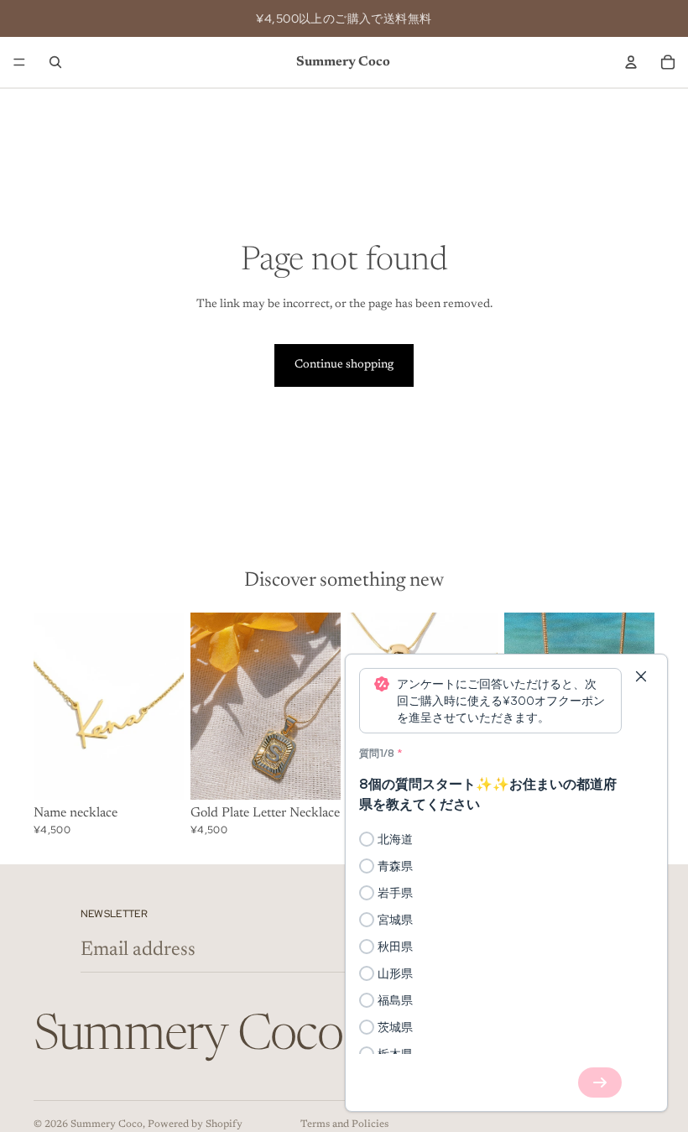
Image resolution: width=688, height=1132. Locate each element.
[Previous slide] (52, 705)
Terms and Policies (344, 1124)
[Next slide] (165, 705)
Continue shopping (344, 365)
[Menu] (19, 62)
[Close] (641, 676)
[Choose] (158, 774)
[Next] (600, 1082)
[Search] (55, 62)
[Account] (630, 62)
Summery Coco (106, 1124)
